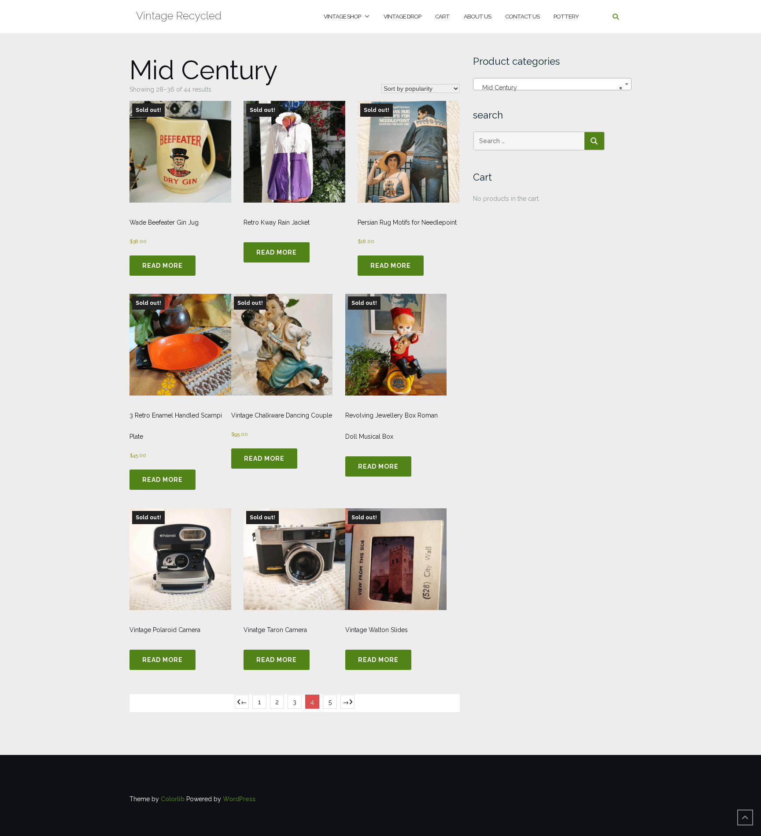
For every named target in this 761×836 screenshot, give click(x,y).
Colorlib (173, 799)
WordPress (239, 799)
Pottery (566, 16)
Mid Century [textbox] (549, 87)
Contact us (522, 16)
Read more (162, 265)
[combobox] (552, 84)
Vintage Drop (402, 16)
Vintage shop (342, 16)
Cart (442, 16)
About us (477, 16)
